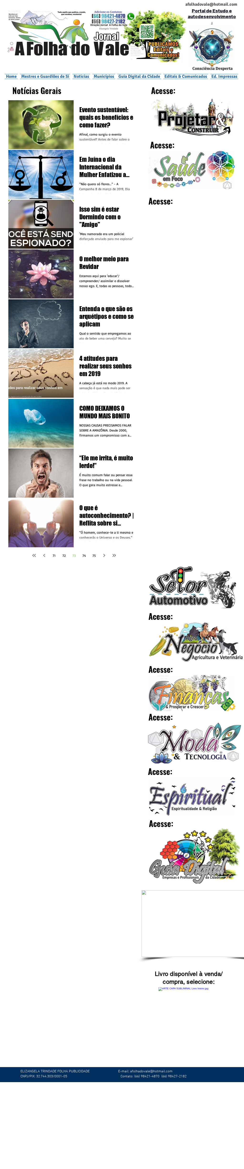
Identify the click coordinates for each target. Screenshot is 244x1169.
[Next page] (104, 555)
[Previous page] (44, 555)
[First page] (34, 555)
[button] (103, 76)
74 (84, 555)
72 (64, 555)
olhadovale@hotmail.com (213, 4)
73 (74, 555)
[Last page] (114, 555)
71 (54, 555)
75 (94, 555)
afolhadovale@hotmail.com (151, 1071)
